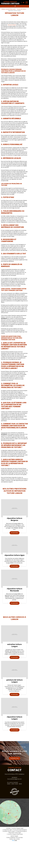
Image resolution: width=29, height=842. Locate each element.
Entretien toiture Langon (9, 831)
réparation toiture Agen (14, 555)
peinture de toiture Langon (14, 681)
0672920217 (14, 777)
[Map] (14, 813)
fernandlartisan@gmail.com (14, 779)
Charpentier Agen (7, 829)
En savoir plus (14, 532)
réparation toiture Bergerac (14, 519)
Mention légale (14, 836)
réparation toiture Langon (14, 718)
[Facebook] (15, 6)
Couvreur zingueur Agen (17, 828)
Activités (8, 828)
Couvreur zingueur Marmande (15, 834)
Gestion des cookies (14, 839)
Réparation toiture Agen (15, 832)
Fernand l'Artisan (12, 25)
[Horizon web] (13, 840)
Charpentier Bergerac (21, 831)
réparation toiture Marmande (14, 590)
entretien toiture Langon (14, 645)
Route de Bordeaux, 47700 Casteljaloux (14, 774)
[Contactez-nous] (14, 753)
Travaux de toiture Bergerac (20, 829)
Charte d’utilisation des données (14, 837)
